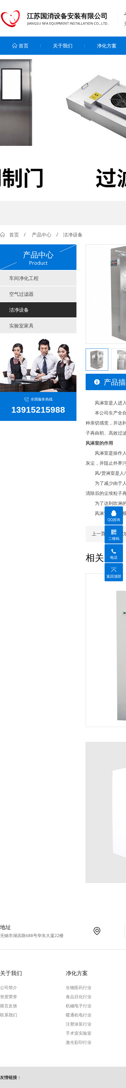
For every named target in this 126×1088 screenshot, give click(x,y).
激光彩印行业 (78, 1042)
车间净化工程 (24, 278)
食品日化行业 (78, 996)
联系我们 (8, 1015)
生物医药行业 (78, 987)
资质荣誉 (8, 996)
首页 (23, 45)
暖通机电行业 (78, 1015)
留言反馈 (8, 1006)
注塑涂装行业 (78, 1024)
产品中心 (41, 234)
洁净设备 (19, 309)
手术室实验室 (78, 1033)
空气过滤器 (21, 294)
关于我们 (62, 45)
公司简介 (8, 987)
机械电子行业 (78, 1006)
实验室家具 (21, 325)
